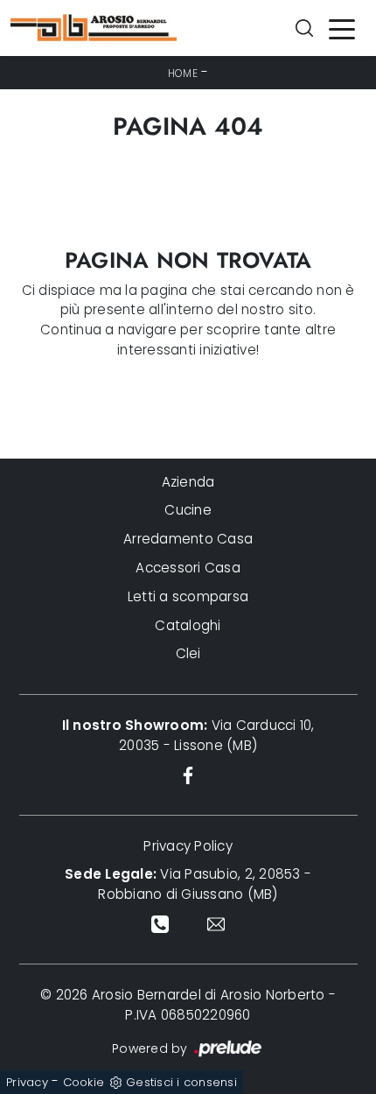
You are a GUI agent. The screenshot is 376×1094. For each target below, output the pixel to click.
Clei (188, 653)
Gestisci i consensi (181, 1082)
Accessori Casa (188, 567)
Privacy (27, 1082)
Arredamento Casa (188, 538)
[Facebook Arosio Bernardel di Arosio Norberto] (188, 775)
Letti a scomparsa (188, 596)
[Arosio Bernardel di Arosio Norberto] (93, 28)
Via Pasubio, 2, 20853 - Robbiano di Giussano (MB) (188, 884)
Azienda (188, 482)
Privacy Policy (188, 846)
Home (183, 73)
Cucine (188, 510)
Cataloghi (187, 625)
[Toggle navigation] (342, 28)
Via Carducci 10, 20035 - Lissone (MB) (188, 735)
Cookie (84, 1082)
